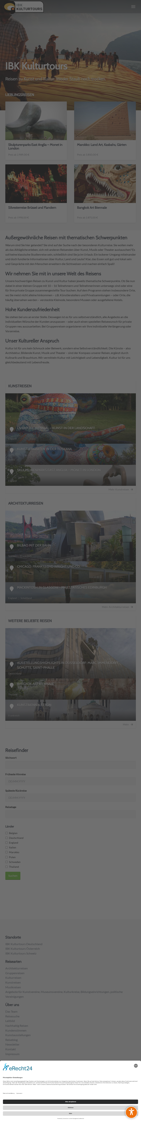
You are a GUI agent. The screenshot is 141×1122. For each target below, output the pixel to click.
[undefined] (131, 1112)
